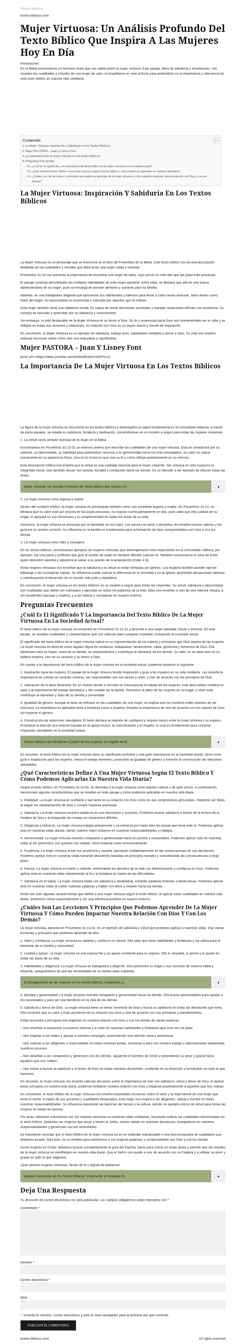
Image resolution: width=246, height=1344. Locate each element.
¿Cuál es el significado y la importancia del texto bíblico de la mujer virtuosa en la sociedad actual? (92, 166)
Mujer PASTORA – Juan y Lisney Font (50, 151)
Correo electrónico (35, 1280)
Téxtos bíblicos (31, 8)
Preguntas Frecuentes (40, 161)
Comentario (30, 1208)
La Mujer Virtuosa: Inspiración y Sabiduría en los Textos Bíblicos (67, 145)
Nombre (27, 1262)
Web (23, 1297)
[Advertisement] (123, 109)
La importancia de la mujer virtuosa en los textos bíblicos (62, 156)
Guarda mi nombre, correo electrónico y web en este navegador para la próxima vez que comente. (96, 1315)
